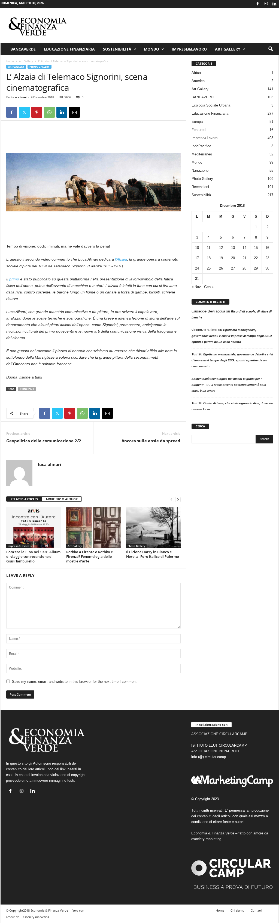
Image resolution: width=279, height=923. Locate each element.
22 (256, 258)
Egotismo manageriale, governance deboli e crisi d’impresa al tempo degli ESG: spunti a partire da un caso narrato (232, 335)
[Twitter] (24, 112)
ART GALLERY (227, 49)
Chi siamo (237, 910)
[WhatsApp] (49, 112)
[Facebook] (257, 4)
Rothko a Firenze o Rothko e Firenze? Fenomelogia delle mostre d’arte (89, 556)
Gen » (209, 287)
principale (27, 389)
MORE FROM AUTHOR (62, 499)
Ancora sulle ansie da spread (151, 440)
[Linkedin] (274, 4)
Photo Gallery (39, 66)
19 (221, 258)
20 (233, 258)
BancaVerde (23, 49)
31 (197, 279)
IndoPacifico (201, 146)
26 (221, 268)
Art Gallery (26, 61)
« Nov (196, 287)
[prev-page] (171, 499)
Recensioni (200, 187)
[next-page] (178, 499)
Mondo (151, 49)
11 (208, 248)
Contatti (256, 910)
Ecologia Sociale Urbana (211, 105)
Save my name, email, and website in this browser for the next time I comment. (75, 682)
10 (197, 248)
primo (14, 279)
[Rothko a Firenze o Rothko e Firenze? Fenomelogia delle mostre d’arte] (93, 527)
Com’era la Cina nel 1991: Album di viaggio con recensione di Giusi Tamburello (33, 556)
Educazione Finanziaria (69, 49)
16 (267, 248)
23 (267, 258)
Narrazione (200, 170)
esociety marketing (206, 839)
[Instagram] (266, 4)
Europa (197, 122)
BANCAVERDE (204, 97)
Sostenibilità (117, 49)
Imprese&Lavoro (189, 49)
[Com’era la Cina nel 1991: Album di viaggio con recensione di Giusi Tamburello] (33, 527)
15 (256, 248)
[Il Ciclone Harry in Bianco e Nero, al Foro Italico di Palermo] (153, 527)
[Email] (74, 112)
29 (256, 268)
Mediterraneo (202, 154)
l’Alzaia (121, 259)
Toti (194, 354)
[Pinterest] (36, 112)
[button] (271, 49)
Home (10, 61)
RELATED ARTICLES (24, 499)
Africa (196, 73)
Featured (198, 130)
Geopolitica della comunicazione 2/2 (43, 440)
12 (221, 248)
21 (244, 258)
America (198, 81)
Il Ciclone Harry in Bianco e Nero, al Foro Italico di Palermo (152, 554)
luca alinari (19, 97)
